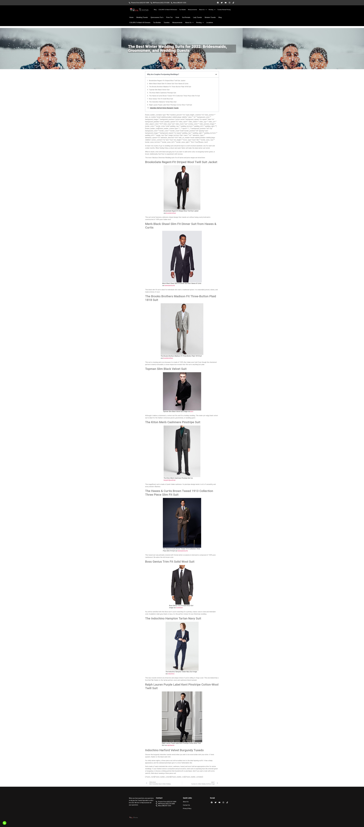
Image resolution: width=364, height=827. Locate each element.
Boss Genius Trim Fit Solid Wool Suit (161, 99)
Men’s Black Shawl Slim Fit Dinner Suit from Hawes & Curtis (168, 84)
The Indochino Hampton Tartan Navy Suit (163, 102)
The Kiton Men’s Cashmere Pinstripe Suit (162, 93)
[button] (216, 74)
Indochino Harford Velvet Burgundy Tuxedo (164, 108)
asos (191, 411)
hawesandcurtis (169, 285)
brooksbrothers (171, 213)
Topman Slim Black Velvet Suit (159, 90)
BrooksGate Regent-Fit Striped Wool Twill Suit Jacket (167, 80)
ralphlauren (170, 745)
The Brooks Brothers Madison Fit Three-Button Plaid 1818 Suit (170, 87)
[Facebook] (218, 2)
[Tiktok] (233, 2)
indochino (171, 674)
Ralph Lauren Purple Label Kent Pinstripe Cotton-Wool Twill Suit (170, 105)
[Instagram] (229, 2)
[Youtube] (225, 2)
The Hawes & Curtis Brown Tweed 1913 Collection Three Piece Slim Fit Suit (174, 96)
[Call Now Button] (4, 823)
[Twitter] (221, 2)
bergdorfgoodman (170, 480)
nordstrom (179, 608)
